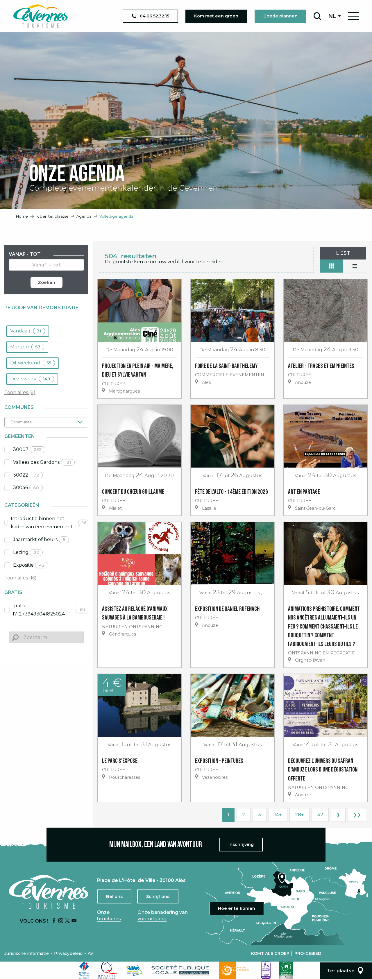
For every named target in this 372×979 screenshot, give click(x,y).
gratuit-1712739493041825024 (48, 610)
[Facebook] (54, 921)
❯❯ (357, 814)
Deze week (30, 379)
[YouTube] (74, 921)
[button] (317, 16)
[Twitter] (67, 921)
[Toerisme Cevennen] (40, 16)
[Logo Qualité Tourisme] (108, 970)
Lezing (26, 552)
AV (90, 953)
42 (320, 814)
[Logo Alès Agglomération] (134, 970)
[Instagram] (61, 921)
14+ (278, 814)
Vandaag (25, 331)
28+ (299, 814)
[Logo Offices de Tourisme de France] (84, 970)
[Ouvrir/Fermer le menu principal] (353, 16)
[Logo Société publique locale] (180, 970)
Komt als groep (270, 953)
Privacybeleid (68, 953)
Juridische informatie (26, 953)
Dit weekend (30, 363)
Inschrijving (241, 844)
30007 (27, 449)
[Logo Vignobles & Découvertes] (286, 970)
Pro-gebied (307, 953)
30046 (26, 487)
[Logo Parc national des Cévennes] (236, 970)
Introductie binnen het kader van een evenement (49, 523)
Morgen (25, 347)
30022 (26, 475)
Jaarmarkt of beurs (39, 539)
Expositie (28, 565)
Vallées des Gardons (42, 462)
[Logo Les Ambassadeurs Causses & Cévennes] (266, 970)
